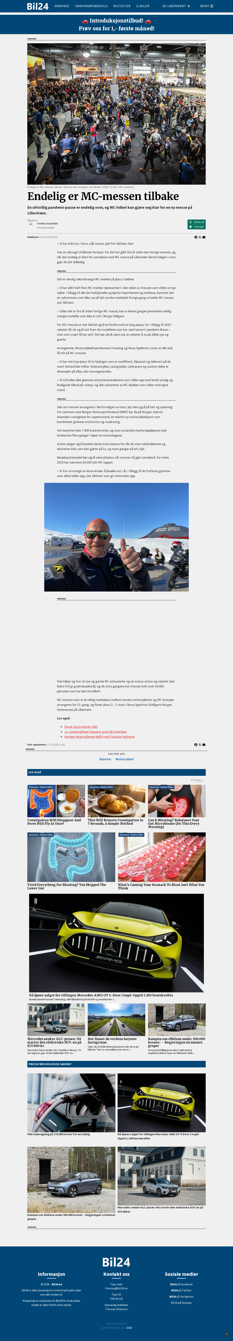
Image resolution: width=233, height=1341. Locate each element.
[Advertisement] (116, 637)
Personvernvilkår (116, 1324)
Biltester (122, 6)
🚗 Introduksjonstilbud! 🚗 (116, 20)
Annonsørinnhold (91, 6)
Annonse (62, 6)
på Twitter (181, 1290)
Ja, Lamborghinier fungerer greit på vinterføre (95, 732)
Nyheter (105, 759)
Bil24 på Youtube (181, 1303)
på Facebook (181, 1284)
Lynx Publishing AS (112, 1328)
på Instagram (181, 1297)
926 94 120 (199, 222)
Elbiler (142, 6)
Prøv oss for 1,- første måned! (116, 28)
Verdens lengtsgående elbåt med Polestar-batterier (99, 737)
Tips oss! (199, 227)
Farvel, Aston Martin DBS (81, 727)
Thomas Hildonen (116, 1309)
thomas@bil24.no (116, 1288)
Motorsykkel (125, 759)
